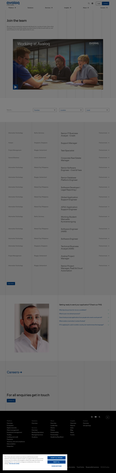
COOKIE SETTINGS (56, 466)
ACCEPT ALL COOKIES (56, 457)
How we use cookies (14, 463)
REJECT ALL (56, 462)
